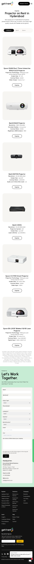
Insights (3, 517)
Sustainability (26, 496)
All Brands (8, 30)
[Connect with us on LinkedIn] (5, 554)
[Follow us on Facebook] (8, 554)
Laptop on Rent (5, 494)
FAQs (13, 519)
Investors (25, 503)
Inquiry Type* (6, 400)
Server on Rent (5, 501)
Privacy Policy (4, 556)
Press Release (5, 521)
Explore (17, 85)
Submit (20, 541)
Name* (4, 389)
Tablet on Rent (5, 498)
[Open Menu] (31, 4)
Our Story (25, 498)
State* (4, 427)
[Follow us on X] (2, 554)
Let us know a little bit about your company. (13, 438)
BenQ (17, 30)
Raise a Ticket (15, 517)
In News (3, 523)
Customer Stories (6, 519)
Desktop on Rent (6, 496)
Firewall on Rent (5, 503)
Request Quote (24, 3)
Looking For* (6, 411)
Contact (14, 521)
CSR (24, 501)
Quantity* (5, 416)
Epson (24, 30)
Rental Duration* (7, 422)
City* (4, 433)
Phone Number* (6, 406)
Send (6, 456)
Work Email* (5, 395)
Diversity (25, 494)
